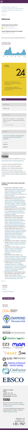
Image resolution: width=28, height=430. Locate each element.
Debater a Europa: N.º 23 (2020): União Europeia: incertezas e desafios (15, 212)
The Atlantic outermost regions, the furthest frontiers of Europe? (15, 256)
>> (5, 281)
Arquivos (14, 7)
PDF (5, 99)
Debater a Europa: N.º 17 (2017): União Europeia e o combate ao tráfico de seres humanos (15, 237)
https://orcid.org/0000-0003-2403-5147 (11, 28)
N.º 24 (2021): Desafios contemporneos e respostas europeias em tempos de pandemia (13, 10)
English (4, 289)
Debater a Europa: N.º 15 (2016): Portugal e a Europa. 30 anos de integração (13, 251)
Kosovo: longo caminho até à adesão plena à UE (15, 210)
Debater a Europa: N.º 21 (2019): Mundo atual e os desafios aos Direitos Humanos (15, 205)
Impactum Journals (12, 411)
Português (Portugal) (8, 291)
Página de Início (6, 7)
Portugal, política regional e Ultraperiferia (15, 247)
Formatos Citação (8, 124)
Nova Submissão (8, 298)
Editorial (11, 242)
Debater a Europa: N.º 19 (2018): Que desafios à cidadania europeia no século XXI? (15, 269)
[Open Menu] (1, 1)
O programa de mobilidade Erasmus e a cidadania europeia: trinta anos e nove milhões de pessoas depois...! (15, 265)
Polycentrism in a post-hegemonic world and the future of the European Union (15, 220)
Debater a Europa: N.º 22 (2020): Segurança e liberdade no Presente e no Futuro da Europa (15, 194)
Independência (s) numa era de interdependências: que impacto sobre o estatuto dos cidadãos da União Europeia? (15, 201)
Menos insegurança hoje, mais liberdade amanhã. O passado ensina (15, 190)
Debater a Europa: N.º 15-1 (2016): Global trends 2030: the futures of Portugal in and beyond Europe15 (15, 223)
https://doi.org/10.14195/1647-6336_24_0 (15, 38)
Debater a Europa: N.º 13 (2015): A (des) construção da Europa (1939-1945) (15, 277)
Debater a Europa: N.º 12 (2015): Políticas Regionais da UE (15, 258)
